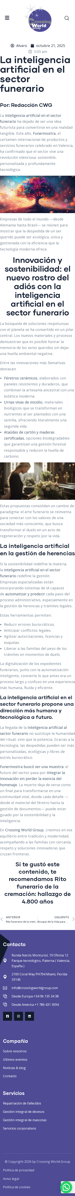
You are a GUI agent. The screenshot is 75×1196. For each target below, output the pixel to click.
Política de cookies (16, 1187)
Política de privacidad (18, 1170)
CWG (45, 105)
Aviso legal (11, 1179)
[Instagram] (18, 1016)
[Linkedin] (29, 1016)
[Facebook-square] (7, 1016)
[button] (66, 1187)
